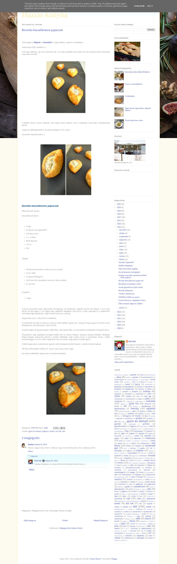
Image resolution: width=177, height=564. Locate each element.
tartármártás (118, 519)
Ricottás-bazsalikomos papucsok (131, 281)
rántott (143, 494)
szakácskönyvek (119, 509)
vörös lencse (118, 535)
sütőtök (148, 507)
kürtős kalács (149, 458)
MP (127, 477)
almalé (128, 377)
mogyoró (138, 475)
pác (130, 484)
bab (134, 382)
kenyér (138, 446)
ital (115, 433)
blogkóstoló (129, 389)
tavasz (128, 519)
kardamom (145, 441)
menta (141, 472)
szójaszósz (118, 514)
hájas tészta (143, 426)
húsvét (149, 431)
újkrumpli (134, 528)
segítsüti (143, 501)
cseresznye (118, 399)
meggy (132, 472)
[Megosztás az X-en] (59, 428)
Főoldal (65, 520)
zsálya (150, 538)
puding (141, 491)
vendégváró (118, 533)
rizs (140, 496)
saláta (139, 499)
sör (140, 504)
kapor (127, 438)
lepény (139, 460)
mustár (140, 477)
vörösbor (128, 536)
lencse (131, 460)
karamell (136, 441)
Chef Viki (38, 461)
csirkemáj (118, 401)
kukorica (128, 458)
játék (123, 433)
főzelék (138, 416)
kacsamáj (117, 436)
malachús (140, 465)
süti (135, 506)
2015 (119, 224)
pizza (116, 491)
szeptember (124, 236)
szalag (130, 509)
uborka (116, 528)
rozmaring (118, 499)
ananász (135, 377)
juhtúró (141, 433)
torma (151, 524)
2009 (119, 325)
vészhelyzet (129, 533)
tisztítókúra (143, 521)
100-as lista (117, 375)
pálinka (120, 486)
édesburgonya (119, 409)
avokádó (126, 382)
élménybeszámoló (124, 411)
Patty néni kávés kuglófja (128, 269)
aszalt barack (119, 379)
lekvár (123, 460)
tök (124, 526)
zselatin (116, 540)
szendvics (117, 511)
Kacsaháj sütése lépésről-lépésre (137, 72)
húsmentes (138, 431)
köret (151, 453)
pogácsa (45, 431)
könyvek (143, 453)
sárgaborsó (121, 501)
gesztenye (129, 418)
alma (118, 377)
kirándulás (118, 451)
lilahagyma (151, 463)
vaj (142, 531)
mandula (117, 467)
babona (142, 382)
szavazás (150, 509)
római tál (150, 496)
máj (118, 465)
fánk (115, 413)
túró (63, 431)
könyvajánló (132, 453)
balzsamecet (118, 384)
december (123, 230)
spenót (125, 507)
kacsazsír (128, 436)
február (122, 259)
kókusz (129, 451)
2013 (119, 312)
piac (143, 489)
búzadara (128, 394)
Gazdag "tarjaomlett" (126, 262)
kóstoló (151, 451)
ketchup (133, 448)
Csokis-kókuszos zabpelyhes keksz (132, 300)
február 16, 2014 (41, 444)
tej (132, 519)
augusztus (123, 240)
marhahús (118, 470)
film (119, 416)
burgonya (117, 394)
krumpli (151, 455)
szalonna (139, 509)
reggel (150, 494)
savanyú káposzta (132, 501)
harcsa (116, 429)
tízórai (151, 521)
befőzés (140, 387)
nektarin (130, 479)
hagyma (133, 426)
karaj (120, 441)
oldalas (133, 482)
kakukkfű (147, 436)
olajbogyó (124, 482)
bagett (151, 382)
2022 (119, 204)
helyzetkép (133, 429)
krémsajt (143, 455)
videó (137, 533)
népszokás (139, 479)
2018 (119, 214)
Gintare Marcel (95, 559)
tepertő (116, 521)
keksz (133, 443)
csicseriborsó (130, 399)
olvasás (140, 482)
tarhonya (130, 516)
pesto (137, 489)
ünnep (125, 531)
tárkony (148, 516)
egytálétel (150, 408)
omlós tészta (150, 482)
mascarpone (132, 470)
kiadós (142, 448)
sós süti (58, 431)
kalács (116, 438)
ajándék (133, 375)
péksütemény (119, 489)
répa (116, 496)
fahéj (150, 411)
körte (126, 456)
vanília (149, 531)
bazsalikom (129, 387)
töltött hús (141, 526)
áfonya (126, 375)
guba (122, 421)
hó (140, 429)
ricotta (51, 431)
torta (116, 526)
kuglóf (120, 458)
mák (131, 465)
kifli (151, 448)
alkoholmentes (151, 375)
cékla (149, 394)
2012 (119, 315)
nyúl (154, 479)
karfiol (153, 441)
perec (131, 489)
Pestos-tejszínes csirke (134, 120)
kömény (122, 453)
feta (153, 414)
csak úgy (147, 396)
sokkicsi (151, 501)
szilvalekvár (137, 511)
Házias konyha (45, 14)
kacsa (150, 433)
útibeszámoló (146, 528)
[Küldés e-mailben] (54, 428)
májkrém (124, 465)
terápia (125, 521)
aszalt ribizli (144, 379)
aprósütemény (148, 377)
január (121, 308)
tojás (123, 524)
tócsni (116, 524)
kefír (127, 443)
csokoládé (150, 401)
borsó (149, 389)
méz (116, 475)
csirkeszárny (139, 401)
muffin (132, 477)
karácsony (150, 438)
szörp (151, 514)
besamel (149, 387)
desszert (148, 404)
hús (127, 431)
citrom (117, 396)
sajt (128, 498)
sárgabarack (150, 499)
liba (130, 463)
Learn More (139, 6)
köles (116, 453)
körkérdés (117, 455)
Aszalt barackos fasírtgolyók (129, 272)
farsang (123, 413)
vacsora (133, 531)
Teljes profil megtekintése (124, 362)
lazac (116, 460)
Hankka (31, 444)
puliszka (150, 491)
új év (126, 528)
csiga (139, 399)
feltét (148, 413)
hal (151, 426)
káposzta (137, 438)
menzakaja (150, 472)
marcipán (148, 467)
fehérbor (131, 414)
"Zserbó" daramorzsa (126, 294)
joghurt (131, 433)
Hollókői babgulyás (126, 266)
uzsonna (117, 531)
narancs (118, 479)
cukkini (128, 396)
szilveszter (148, 512)
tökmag (132, 526)
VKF (150, 533)
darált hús (134, 404)
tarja (138, 516)
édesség (135, 408)
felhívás (141, 413)
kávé (120, 443)
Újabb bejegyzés (30, 520)
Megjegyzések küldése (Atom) (71, 528)
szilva (126, 512)
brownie (135, 391)
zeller (151, 535)
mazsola (147, 470)
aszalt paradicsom (132, 379)
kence (128, 446)
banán (127, 384)
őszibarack (122, 484)
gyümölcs (146, 424)
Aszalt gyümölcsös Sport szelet (131, 287)
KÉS (125, 448)
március (122, 256)
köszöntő (134, 455)
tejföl (138, 518)
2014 (119, 227)
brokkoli (125, 391)
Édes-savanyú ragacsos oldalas (131, 304)
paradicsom (139, 486)
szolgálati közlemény (132, 514)
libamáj (135, 463)
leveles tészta (149, 460)
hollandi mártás (148, 429)
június (121, 246)
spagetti (149, 503)
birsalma (117, 389)
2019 (119, 211)
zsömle (123, 540)
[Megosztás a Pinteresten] (64, 428)
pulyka (116, 494)
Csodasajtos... (130, 96)
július (121, 243)
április (121, 253)
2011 (119, 318)
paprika (127, 487)
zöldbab (117, 538)
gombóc (150, 418)
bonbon (141, 389)
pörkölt (134, 491)
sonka (117, 503)
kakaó (136, 436)
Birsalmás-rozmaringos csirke (130, 284)
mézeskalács (126, 474)
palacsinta (151, 484)
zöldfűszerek (128, 538)
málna (149, 465)
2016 (119, 221)
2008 (119, 328)
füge (146, 416)
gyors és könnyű (35, 431)
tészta (132, 521)
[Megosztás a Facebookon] (61, 428)
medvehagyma (119, 472)
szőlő (144, 514)
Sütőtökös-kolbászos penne (129, 297)
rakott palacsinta (133, 494)
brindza (116, 391)
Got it (150, 6)
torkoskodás (142, 524)
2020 (119, 207)
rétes (124, 496)
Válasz (30, 451)
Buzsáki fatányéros (126, 291)
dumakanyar (146, 406)
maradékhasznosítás (133, 467)
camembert (139, 394)
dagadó (122, 404)
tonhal (133, 524)
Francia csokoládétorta (133, 84)
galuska (119, 418)
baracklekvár (149, 384)
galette (153, 416)
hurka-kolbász (118, 431)
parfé (151, 486)
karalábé (128, 441)
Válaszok (34, 456)
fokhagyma (127, 416)
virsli (143, 533)
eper (134, 411)
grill (115, 421)
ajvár (142, 375)
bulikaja (146, 391)
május (121, 250)
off (117, 482)
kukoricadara (139, 458)
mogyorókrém (150, 474)
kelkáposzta (144, 443)
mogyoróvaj (120, 477)
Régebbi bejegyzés (101, 520)
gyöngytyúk (132, 424)
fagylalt (142, 411)
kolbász (140, 450)
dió (125, 406)
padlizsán (139, 484)
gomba (139, 418)
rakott (123, 494)
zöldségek (140, 538)
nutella (147, 479)
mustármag (150, 477)
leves (120, 463)
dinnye (116, 406)
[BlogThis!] (56, 428)
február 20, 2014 (51, 461)
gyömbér (117, 424)
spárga (116, 507)
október (122, 233)
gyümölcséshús (120, 426)
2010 (119, 322)
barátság (117, 387)
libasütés (142, 463)
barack (137, 384)
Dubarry (135, 406)
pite (149, 489)
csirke (147, 399)
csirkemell (129, 401)
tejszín (148, 518)
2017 (119, 217)
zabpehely (140, 536)
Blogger (114, 559)
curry (138, 396)
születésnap (118, 516)
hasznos (124, 429)
